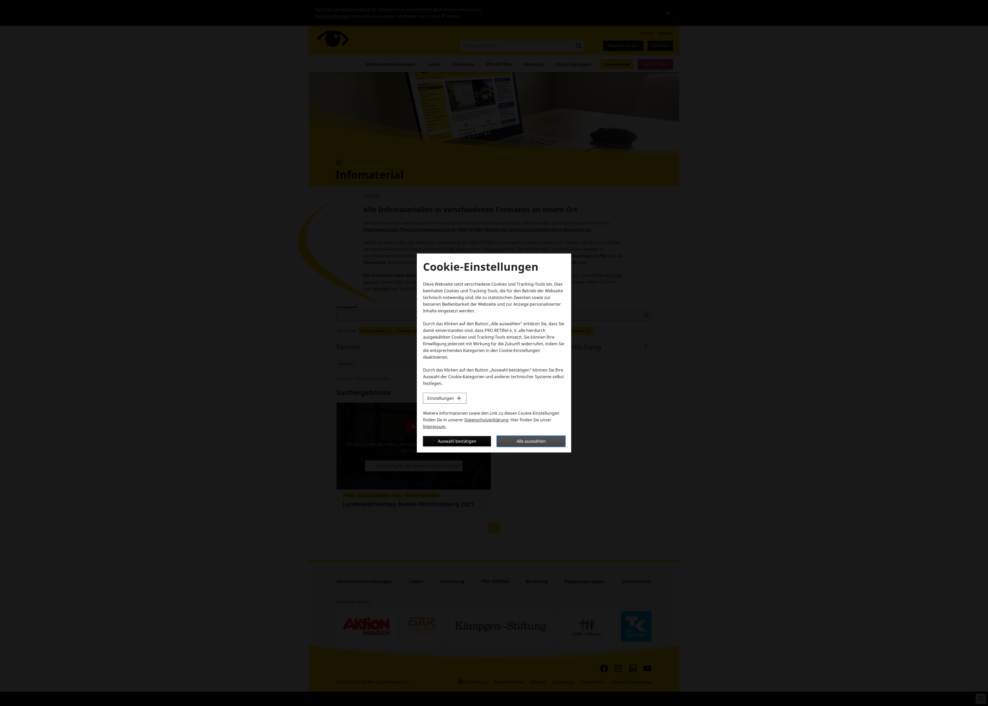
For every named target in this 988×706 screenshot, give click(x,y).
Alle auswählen (531, 441)
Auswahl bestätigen (457, 441)
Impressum (434, 426)
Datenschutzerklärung (486, 420)
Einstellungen (440, 398)
